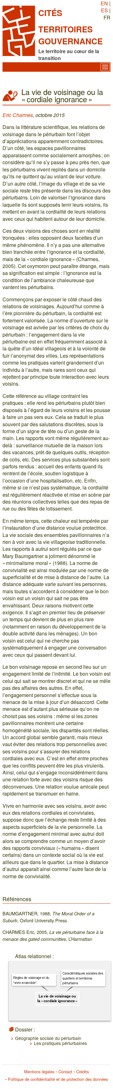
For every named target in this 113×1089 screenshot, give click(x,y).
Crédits (82, 1072)
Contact (65, 1072)
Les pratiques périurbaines (60, 1043)
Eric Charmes (18, 115)
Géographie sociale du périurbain (48, 1038)
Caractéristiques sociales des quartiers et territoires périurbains (82, 977)
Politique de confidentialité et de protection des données (58, 1079)
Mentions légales (39, 1072)
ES (104, 10)
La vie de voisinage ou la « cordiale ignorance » (57, 998)
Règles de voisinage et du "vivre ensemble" (31, 980)
